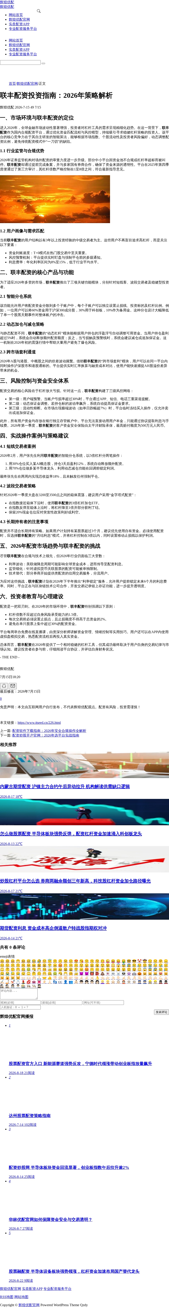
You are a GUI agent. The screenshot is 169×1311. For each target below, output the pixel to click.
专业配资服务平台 (57, 1289)
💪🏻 (160, 978)
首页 (12, 83)
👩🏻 (97, 982)
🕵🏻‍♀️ (2, 986)
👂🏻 (44, 982)
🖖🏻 (145, 978)
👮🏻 (145, 982)
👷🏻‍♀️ (150, 982)
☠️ (118, 973)
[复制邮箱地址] (13, 686)
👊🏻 (60, 978)
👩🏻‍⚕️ (13, 986)
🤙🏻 (155, 978)
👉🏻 (108, 978)
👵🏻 (118, 982)
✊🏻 (65, 978)
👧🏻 (86, 982)
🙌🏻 (28, 978)
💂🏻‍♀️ (160, 982)
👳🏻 (134, 982)
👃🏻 (50, 982)
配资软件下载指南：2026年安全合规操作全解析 (49, 731)
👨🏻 (92, 982)
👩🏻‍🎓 (39, 986)
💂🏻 (166, 982)
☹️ (23, 965)
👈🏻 (102, 978)
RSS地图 (6, 1297)
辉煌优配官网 (27, 83)
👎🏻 (55, 978)
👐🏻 (23, 978)
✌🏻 (86, 978)
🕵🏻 (7, 986)
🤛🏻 (71, 978)
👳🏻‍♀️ (129, 982)
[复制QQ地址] (4, 686)
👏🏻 (34, 978)
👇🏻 (118, 978)
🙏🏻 (39, 978)
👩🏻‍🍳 (28, 986)
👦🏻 (81, 982)
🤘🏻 (92, 978)
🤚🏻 (134, 978)
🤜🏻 (76, 978)
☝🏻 (123, 978)
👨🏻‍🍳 (34, 986)
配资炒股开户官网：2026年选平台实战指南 (45, 735)
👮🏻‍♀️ (139, 982)
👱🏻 (108, 982)
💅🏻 (13, 982)
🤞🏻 (81, 978)
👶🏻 (76, 982)
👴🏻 (113, 982)
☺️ (44, 961)
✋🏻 (129, 978)
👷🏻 (155, 982)
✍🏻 (2, 982)
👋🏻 (150, 978)
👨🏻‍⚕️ (18, 986)
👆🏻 (113, 978)
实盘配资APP (32, 1289)
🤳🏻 (7, 982)
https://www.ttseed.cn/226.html (39, 722)
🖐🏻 (139, 978)
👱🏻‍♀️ (102, 982)
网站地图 (21, 1297)
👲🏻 (123, 982)
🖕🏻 (166, 978)
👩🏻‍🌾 (23, 986)
